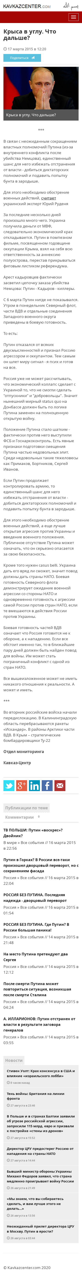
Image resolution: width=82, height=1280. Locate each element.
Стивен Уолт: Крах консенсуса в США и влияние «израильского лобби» (41, 1076)
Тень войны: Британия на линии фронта (35, 1099)
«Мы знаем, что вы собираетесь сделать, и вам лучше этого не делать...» (35, 1206)
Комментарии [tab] (22, 817)
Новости (14, 1060)
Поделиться (20, 58)
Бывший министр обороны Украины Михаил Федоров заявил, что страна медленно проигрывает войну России (40, 1179)
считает (48, 198)
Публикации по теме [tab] (26, 807)
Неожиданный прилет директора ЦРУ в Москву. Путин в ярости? (40, 1232)
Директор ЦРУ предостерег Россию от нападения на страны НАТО (40, 1154)
